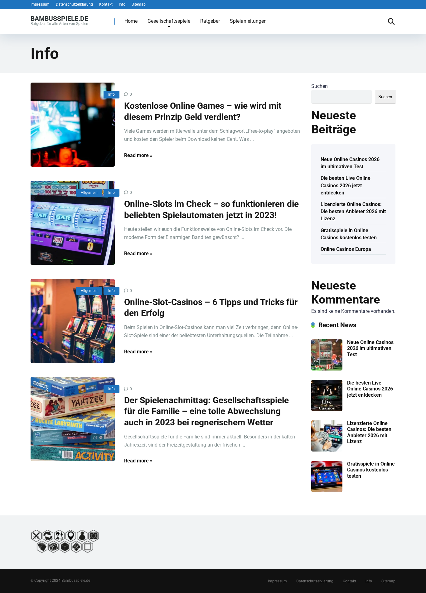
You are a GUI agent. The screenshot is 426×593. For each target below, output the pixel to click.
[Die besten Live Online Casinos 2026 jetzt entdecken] (326, 409)
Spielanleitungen (248, 21)
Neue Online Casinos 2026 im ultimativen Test (350, 163)
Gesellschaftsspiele (169, 21)
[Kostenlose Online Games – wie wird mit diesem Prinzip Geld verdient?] (73, 125)
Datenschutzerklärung (74, 4)
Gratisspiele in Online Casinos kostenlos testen (349, 234)
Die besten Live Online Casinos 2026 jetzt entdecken (345, 185)
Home (131, 21)
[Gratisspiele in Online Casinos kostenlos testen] (326, 490)
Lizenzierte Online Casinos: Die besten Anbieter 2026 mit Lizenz (353, 211)
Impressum (40, 4)
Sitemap (139, 4)
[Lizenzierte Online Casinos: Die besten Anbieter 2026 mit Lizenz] (326, 450)
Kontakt (106, 4)
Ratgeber (210, 21)
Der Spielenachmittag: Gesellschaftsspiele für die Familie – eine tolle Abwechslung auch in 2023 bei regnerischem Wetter (206, 411)
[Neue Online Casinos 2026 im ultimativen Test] (326, 369)
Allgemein (89, 192)
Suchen (319, 86)
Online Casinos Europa (346, 249)
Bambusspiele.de (59, 18)
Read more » (138, 155)
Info (122, 4)
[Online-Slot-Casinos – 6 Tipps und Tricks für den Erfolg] (73, 321)
